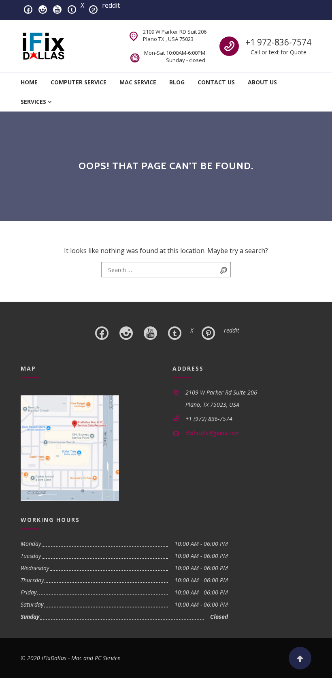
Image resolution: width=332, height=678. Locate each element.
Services (33, 101)
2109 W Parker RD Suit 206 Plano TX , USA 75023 (174, 35)
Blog (177, 82)
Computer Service (78, 82)
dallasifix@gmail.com (212, 433)
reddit (111, 5)
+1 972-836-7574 (278, 42)
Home (29, 82)
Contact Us (216, 82)
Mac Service (137, 82)
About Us (262, 82)
